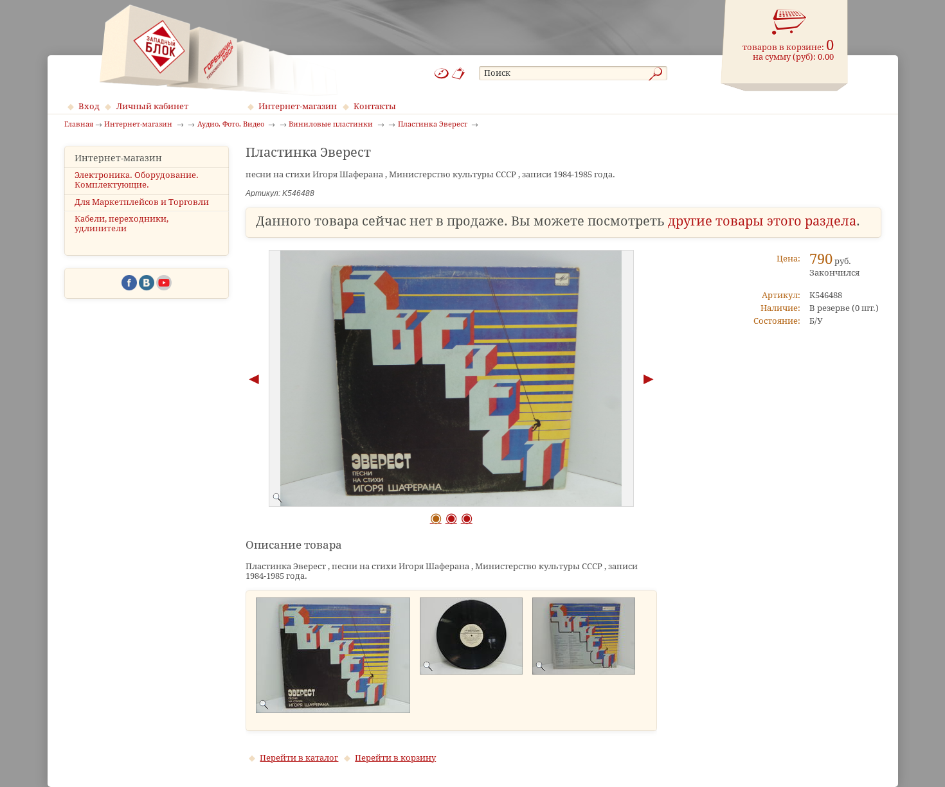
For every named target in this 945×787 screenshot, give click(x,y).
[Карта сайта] (441, 73)
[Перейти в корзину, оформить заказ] (789, 22)
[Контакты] (458, 73)
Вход (89, 106)
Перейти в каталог (299, 758)
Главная (78, 124)
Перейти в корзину (395, 758)
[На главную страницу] (218, 50)
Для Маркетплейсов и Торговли (142, 202)
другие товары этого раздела (762, 221)
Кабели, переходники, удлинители (121, 223)
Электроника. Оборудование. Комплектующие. (137, 180)
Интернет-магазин (297, 106)
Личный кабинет (152, 106)
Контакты (375, 106)
